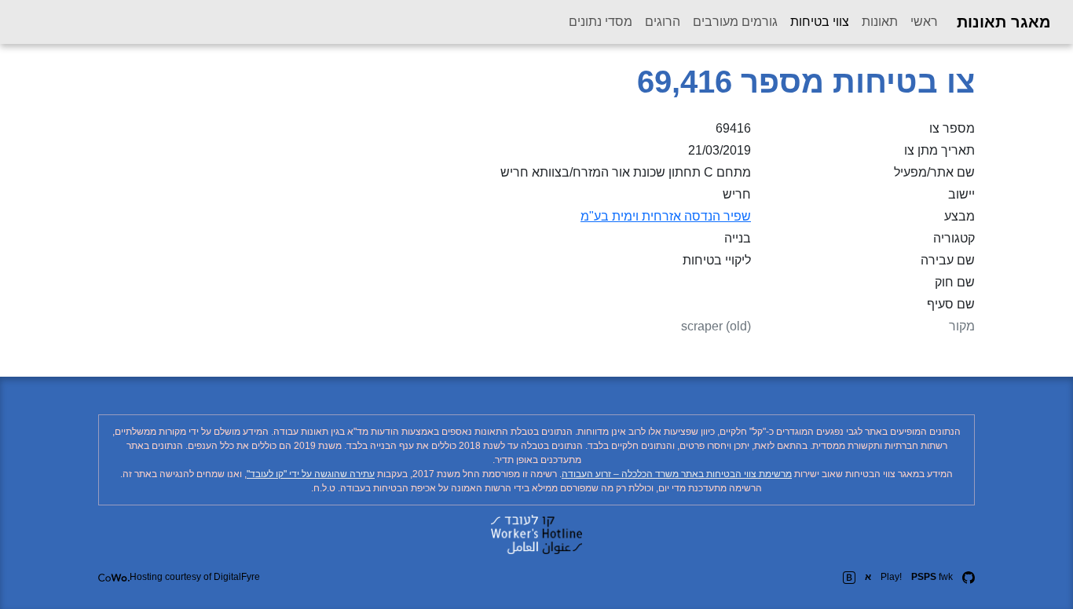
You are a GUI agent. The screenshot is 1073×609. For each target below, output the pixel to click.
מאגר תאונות (1004, 22)
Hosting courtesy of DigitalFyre (195, 576)
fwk (932, 576)
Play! (891, 576)
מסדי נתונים (600, 21)
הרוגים (662, 21)
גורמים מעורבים (735, 21)
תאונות (880, 21)
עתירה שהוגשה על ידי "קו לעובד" (311, 474)
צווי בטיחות (816, 21)
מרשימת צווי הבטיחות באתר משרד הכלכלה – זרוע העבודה (677, 474)
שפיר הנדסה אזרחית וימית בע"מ (665, 216)
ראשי (924, 21)
